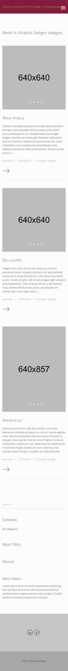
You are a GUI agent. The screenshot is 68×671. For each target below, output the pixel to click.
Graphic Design (47, 161)
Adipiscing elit (12, 420)
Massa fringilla (13, 118)
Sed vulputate (11, 260)
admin (9, 161)
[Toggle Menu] (63, 8)
